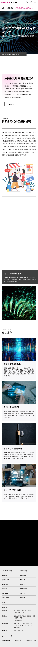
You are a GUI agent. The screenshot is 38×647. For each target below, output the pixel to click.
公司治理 (4, 589)
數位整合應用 (5, 580)
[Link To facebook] (7, 636)
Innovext (34, 640)
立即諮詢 (10, 104)
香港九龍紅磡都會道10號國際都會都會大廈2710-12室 (24, 617)
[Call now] (31, 2)
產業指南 (4, 575)
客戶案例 (22, 580)
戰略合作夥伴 (5, 598)
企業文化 (22, 593)
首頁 (3, 8)
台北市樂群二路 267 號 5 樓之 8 (22, 610)
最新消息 (22, 584)
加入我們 (22, 598)
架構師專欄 (5, 584)
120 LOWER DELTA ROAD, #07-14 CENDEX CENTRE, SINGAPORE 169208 (24, 624)
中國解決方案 (23, 571)
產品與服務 (10, 8)
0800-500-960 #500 (19, 613)
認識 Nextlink (6, 593)
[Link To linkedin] (3, 636)
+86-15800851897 (18, 631)
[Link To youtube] (11, 636)
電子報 (3, 602)
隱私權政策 (18, 640)
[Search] (27, 2)
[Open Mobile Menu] (35, 2)
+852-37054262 (18, 620)
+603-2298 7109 (18, 627)
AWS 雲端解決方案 (7, 571)
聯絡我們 (4, 607)
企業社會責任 (23, 589)
